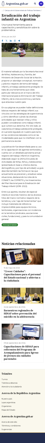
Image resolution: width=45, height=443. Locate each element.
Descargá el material (10, 225)
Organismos (6, 406)
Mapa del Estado (8, 410)
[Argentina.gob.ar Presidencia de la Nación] (16, 3)
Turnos (5, 379)
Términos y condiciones (11, 426)
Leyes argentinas (8, 403)
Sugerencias (7, 429)
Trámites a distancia (9, 383)
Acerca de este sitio (9, 422)
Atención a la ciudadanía (12, 387)
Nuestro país (7, 399)
